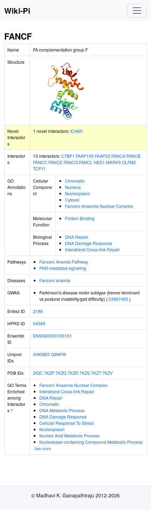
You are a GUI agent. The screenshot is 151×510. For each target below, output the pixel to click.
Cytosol (72, 200)
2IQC (38, 373)
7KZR (72, 373)
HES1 (99, 162)
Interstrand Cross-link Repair (92, 249)
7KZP (49, 373)
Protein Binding (79, 218)
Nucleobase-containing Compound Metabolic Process (91, 442)
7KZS (84, 373)
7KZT (96, 373)
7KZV (107, 373)
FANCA (118, 156)
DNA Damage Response (88, 243)
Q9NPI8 (58, 354)
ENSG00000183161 (52, 336)
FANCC (40, 162)
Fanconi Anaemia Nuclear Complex (99, 206)
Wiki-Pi (17, 10)
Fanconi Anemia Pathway (63, 262)
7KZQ (60, 373)
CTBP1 (68, 156)
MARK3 (113, 162)
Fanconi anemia (54, 280)
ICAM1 (76, 131)
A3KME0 (41, 354)
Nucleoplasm (77, 193)
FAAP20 (102, 156)
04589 (39, 323)
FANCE (55, 162)
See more (42, 448)
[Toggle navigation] (137, 11)
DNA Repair (76, 237)
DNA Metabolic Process (62, 410)
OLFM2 (129, 162)
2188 (38, 311)
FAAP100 (85, 156)
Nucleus (73, 187)
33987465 (118, 299)
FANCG (71, 162)
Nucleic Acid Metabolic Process (69, 435)
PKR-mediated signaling (62, 268)
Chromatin (75, 181)
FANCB (133, 156)
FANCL (86, 162)
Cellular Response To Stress (66, 423)
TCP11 (39, 168)
